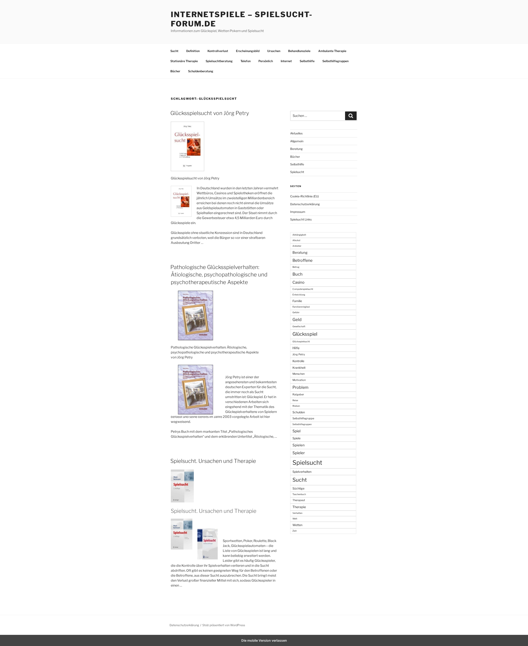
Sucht (174, 51)
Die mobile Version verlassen (264, 640)
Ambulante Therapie (332, 51)
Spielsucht (297, 172)
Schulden (298, 412)
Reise (295, 400)
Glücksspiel (304, 334)
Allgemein (296, 141)
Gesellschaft (298, 326)
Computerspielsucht (302, 289)
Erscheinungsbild (247, 51)
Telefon (245, 61)
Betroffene (302, 260)
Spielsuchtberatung (219, 61)
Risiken (296, 406)
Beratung (296, 149)
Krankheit (298, 367)
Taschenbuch (299, 494)
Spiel (296, 431)
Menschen (298, 373)
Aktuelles (296, 133)
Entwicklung (298, 294)
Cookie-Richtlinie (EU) (304, 196)
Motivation (299, 380)
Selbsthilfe (307, 61)
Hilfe (295, 348)
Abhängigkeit (299, 235)
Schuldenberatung (200, 71)
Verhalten (297, 513)
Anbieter (296, 246)
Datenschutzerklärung (305, 204)
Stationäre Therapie (184, 61)
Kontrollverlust (217, 51)
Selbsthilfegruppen (335, 61)
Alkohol (296, 240)
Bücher (175, 71)
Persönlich (265, 61)
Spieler (298, 452)
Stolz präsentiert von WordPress (223, 625)
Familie (297, 301)
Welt (294, 518)
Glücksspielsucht (301, 341)
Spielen (298, 445)
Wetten (297, 525)
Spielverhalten (301, 471)
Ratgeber (298, 394)
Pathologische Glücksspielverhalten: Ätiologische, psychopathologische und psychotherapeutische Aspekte (219, 274)
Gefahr (295, 312)
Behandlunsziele (299, 51)
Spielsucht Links (301, 219)
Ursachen (273, 51)
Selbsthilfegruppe (303, 418)
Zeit (294, 531)
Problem (300, 387)
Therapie (299, 507)
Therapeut (298, 500)
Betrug (295, 267)
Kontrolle (298, 361)
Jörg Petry (298, 354)
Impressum (297, 211)
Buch (297, 274)
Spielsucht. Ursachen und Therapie (213, 461)
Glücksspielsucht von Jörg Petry (209, 113)
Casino (298, 282)
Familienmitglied (301, 307)
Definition (193, 51)
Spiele (296, 438)
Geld (297, 319)
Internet (286, 61)
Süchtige (298, 488)
